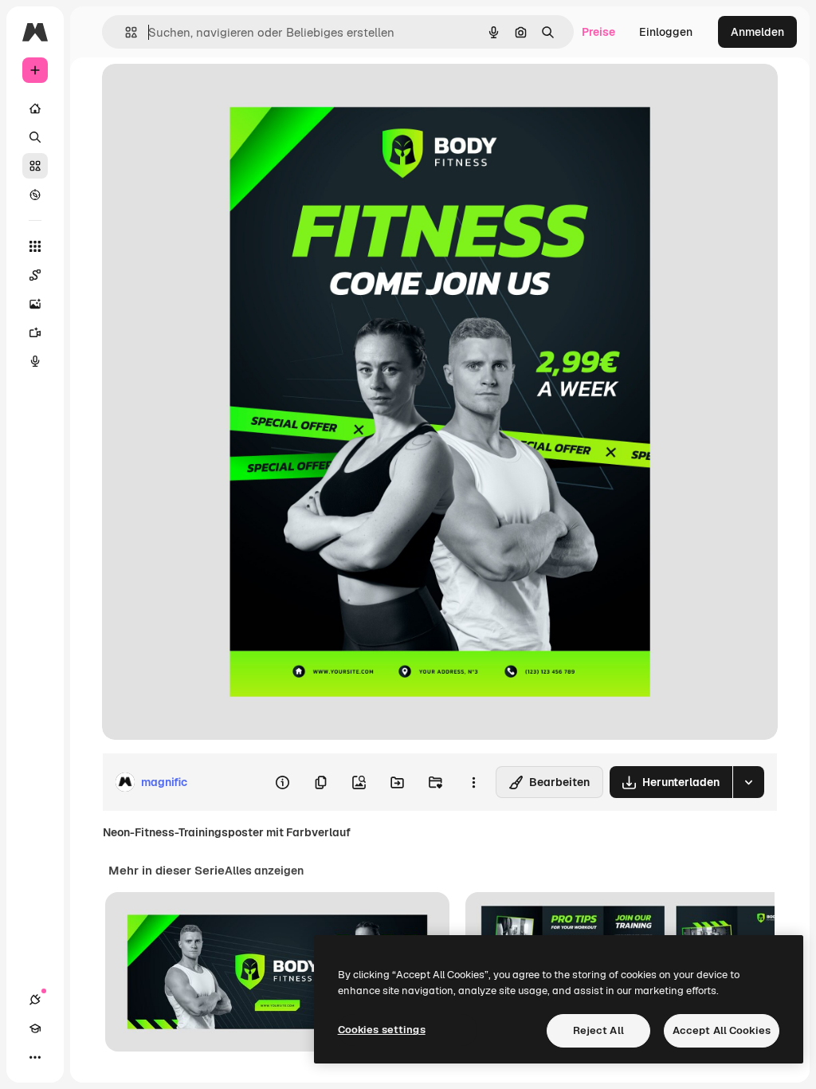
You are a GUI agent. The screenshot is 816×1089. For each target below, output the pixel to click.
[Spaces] (35, 275)
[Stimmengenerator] (35, 361)
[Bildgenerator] (35, 303)
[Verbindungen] (35, 999)
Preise (598, 32)
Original (204, 93)
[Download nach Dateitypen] (748, 782)
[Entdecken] (35, 194)
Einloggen (665, 32)
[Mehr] (35, 1057)
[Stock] (35, 166)
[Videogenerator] (35, 332)
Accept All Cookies (722, 1030)
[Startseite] (35, 108)
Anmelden (757, 32)
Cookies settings (382, 1029)
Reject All (598, 1030)
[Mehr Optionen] (473, 782)
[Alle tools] (35, 246)
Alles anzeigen (264, 870)
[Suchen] (35, 137)
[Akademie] (35, 1028)
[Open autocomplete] (125, 32)
